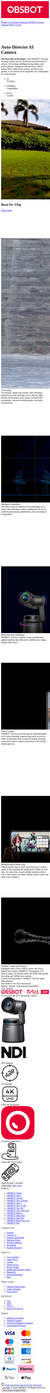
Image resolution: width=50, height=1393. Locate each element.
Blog (9, 1277)
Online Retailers (14, 1289)
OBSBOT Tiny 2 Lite (16, 1205)
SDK (9, 1303)
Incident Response (15, 1274)
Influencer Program (15, 1318)
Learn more (6, 1186)
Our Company (13, 1257)
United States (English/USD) (13, 1390)
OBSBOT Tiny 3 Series (17, 1200)
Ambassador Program (16, 1325)
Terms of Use (12, 1264)
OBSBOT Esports (36, 22)
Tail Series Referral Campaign (20, 1323)
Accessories (13, 22)
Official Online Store (16, 1286)
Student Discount (14, 1247)
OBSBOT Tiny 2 (14, 1203)
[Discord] (3, 1385)
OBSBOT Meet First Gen (18, 1220)
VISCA (10, 1306)
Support (5, 25)
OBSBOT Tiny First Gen (18, 1210)
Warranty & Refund (15, 1237)
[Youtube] (27, 1385)
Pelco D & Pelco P (15, 1308)
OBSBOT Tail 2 (14, 1195)
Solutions (23, 22)
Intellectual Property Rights (19, 1269)
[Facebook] (9, 1385)
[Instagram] (18, 1385)
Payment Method (14, 1242)
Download (11, 1245)
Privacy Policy (13, 1267)
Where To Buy (15, 25)
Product (4, 22)
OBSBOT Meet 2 (14, 1213)
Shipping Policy (14, 1240)
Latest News (12, 1259)
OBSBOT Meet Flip (16, 1215)
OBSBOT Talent (14, 1193)
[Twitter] (37, 1385)
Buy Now (17, 1185)
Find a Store (12, 1291)
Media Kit (11, 1272)
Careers (10, 1262)
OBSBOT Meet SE (15, 1218)
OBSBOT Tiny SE (15, 1208)
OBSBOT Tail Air (15, 1198)
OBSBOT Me (13, 1223)
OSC (9, 1301)
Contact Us (12, 1235)
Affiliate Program (14, 1320)
